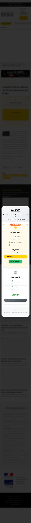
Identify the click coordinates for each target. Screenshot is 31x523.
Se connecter (19, 310)
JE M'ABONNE (9, 256)
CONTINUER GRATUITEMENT (15, 300)
